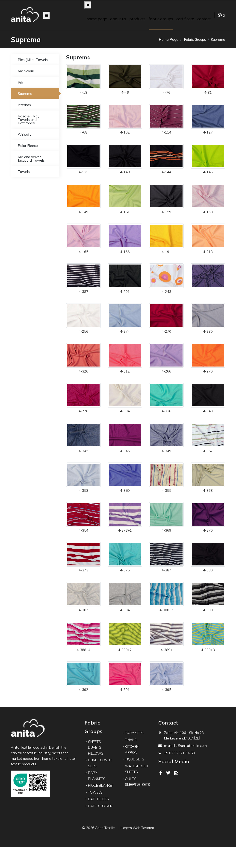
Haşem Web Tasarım (137, 828)
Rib (20, 82)
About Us (118, 18)
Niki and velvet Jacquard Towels (31, 159)
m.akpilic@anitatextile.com (185, 745)
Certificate (185, 18)
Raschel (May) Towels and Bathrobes (29, 119)
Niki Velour (26, 71)
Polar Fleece (28, 145)
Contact (204, 18)
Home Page (96, 18)
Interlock (24, 105)
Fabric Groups (161, 18)
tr (223, 15)
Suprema (25, 93)
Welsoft (24, 134)
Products (137, 18)
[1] (46, 15)
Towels (24, 171)
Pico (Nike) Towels (33, 60)
